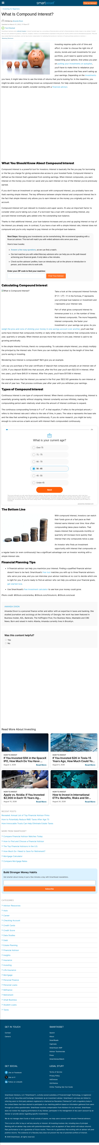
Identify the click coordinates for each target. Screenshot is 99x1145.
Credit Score (9, 930)
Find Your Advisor (56, 276)
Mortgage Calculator (12, 856)
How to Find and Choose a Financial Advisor (23, 841)
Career (6, 915)
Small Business (10, 1000)
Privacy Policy (55, 1076)
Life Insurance (9, 970)
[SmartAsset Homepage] (46, 3)
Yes (9, 640)
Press (52, 1055)
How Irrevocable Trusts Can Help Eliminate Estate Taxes (27, 823)
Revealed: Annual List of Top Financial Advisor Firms (25, 815)
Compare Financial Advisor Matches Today (23, 836)
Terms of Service (56, 1072)
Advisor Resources (11, 905)
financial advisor (59, 87)
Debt (5, 940)
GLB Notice (54, 1083)
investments (90, 75)
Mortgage (7, 975)
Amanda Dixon (12, 606)
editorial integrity (21, 31)
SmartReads (54, 1040)
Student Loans (10, 1005)
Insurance (7, 960)
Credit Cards (9, 925)
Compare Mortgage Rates (15, 861)
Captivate (53, 1044)
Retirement (8, 995)
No (8, 643)
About (52, 1036)
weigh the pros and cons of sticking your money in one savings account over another (41, 329)
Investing (7, 965)
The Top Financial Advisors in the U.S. (20, 846)
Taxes (6, 1010)
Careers (8, 1036)
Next (49, 490)
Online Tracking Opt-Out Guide (61, 1087)
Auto (5, 910)
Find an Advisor (90, 3)
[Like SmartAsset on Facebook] (6, 1072)
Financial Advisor (11, 950)
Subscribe (49, 889)
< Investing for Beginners (11, 9)
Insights (6, 955)
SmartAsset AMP (56, 1048)
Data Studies (9, 935)
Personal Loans (10, 985)
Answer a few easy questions (23, 250)
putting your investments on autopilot (75, 63)
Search (52, 1033)
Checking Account (11, 920)
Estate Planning (10, 945)
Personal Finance (11, 980)
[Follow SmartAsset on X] (6, 1077)
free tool (46, 572)
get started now (14, 584)
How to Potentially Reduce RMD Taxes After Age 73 (25, 819)
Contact (8, 1033)
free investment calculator (36, 589)
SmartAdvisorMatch (57, 1059)
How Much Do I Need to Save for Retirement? (24, 851)
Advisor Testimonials (57, 1051)
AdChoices (54, 1079)
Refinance (7, 990)
